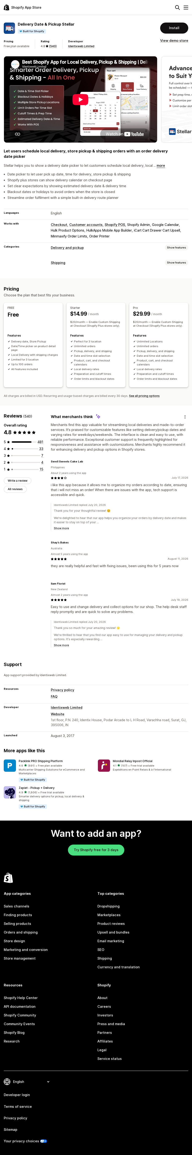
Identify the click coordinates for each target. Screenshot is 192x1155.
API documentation (20, 1006)
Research (12, 1041)
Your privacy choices (21, 1141)
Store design (14, 941)
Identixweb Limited (81, 46)
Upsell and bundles (113, 932)
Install (174, 28)
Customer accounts (86, 225)
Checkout (59, 225)
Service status (109, 1059)
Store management (20, 958)
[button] (49, 771)
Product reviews (111, 924)
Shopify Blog (14, 1033)
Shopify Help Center (21, 998)
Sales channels (16, 906)
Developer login (17, 1095)
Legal (102, 1050)
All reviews (15, 489)
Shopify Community (20, 1015)
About (102, 998)
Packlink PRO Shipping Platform (41, 761)
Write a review (17, 480)
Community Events (19, 1024)
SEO (100, 950)
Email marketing (110, 941)
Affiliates (105, 1041)
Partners (104, 1033)
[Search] (177, 7)
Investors (105, 1015)
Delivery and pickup (67, 248)
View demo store (174, 41)
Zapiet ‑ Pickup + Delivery (37, 788)
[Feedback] (185, 417)
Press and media (111, 1024)
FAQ (54, 696)
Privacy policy (62, 690)
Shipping (58, 263)
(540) (53, 46)
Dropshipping (108, 906)
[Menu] (186, 7)
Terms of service (18, 1107)
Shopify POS (115, 225)
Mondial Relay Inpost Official (132, 761)
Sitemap (10, 1130)
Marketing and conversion (26, 950)
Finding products (18, 915)
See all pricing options (144, 396)
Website (57, 714)
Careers (104, 1006)
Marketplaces (109, 915)
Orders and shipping (21, 932)
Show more (61, 528)
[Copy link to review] (86, 462)
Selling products (17, 924)
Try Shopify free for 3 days (96, 850)
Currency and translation (118, 967)
